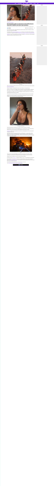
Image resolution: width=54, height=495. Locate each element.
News (15, 3)
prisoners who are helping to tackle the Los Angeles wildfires (26, 32)
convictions (14, 157)
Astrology (31, 3)
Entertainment (20, 3)
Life (23, 3)
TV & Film (27, 3)
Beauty (35, 3)
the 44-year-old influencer (10, 86)
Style (37, 3)
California (8, 34)
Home (7, 21)
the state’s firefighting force (13, 159)
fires (25, 34)
